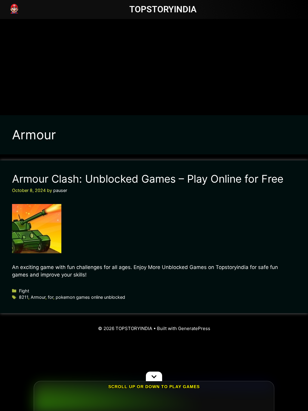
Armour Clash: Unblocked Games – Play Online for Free (147, 178)
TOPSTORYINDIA (162, 9)
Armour (38, 297)
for (50, 297)
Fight (24, 290)
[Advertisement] (154, 64)
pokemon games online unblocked (90, 297)
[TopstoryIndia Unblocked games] (14, 8)
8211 (23, 297)
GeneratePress (194, 328)
